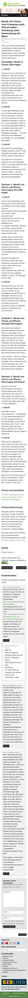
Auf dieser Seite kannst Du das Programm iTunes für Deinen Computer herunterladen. (12, 497)
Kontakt (5, 966)
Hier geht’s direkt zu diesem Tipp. (13, 540)
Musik (4, 563)
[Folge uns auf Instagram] (14, 943)
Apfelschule (16, 996)
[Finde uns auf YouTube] (6, 942)
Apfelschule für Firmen (10, 968)
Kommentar (7, 891)
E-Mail (5, 917)
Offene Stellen (7, 964)
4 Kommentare (5, 42)
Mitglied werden (8, 956)
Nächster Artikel (20, 567)
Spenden (6, 958)
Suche (25, 15)
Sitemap (5, 972)
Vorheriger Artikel (8, 567)
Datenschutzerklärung (19, 993)
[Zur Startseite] (14, 5)
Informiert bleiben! (8, 960)
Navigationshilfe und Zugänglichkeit (14, 970)
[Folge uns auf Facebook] (2, 943)
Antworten (6, 640)
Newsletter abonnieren (10, 962)
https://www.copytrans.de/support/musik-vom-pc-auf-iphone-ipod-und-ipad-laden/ (13, 616)
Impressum (6, 993)
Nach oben (21, 934)
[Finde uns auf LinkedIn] (18, 943)
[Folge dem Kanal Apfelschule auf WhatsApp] (11, 943)
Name (5, 911)
